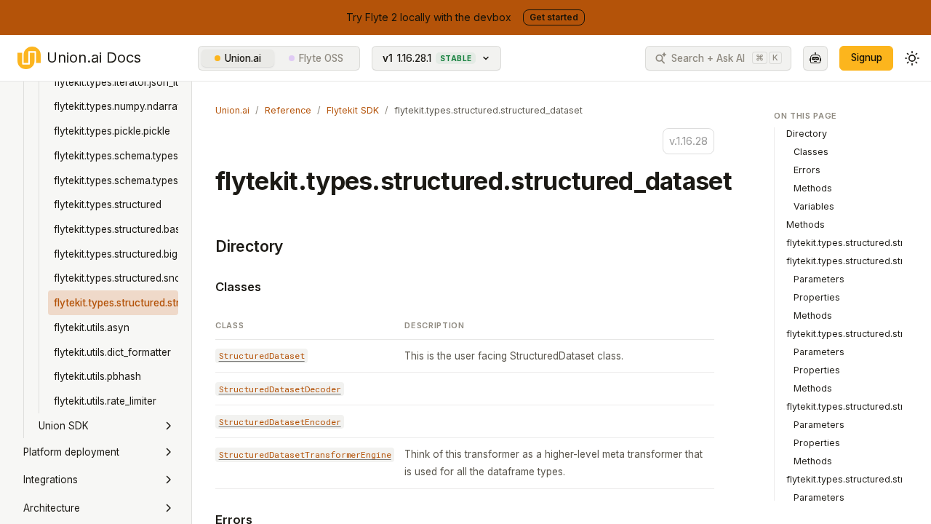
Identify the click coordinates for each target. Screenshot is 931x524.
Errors (807, 169)
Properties (817, 297)
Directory (249, 246)
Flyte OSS (321, 58)
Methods (813, 188)
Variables (814, 206)
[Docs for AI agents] (815, 58)
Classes (238, 286)
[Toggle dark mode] (912, 58)
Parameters (819, 279)
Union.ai (243, 58)
